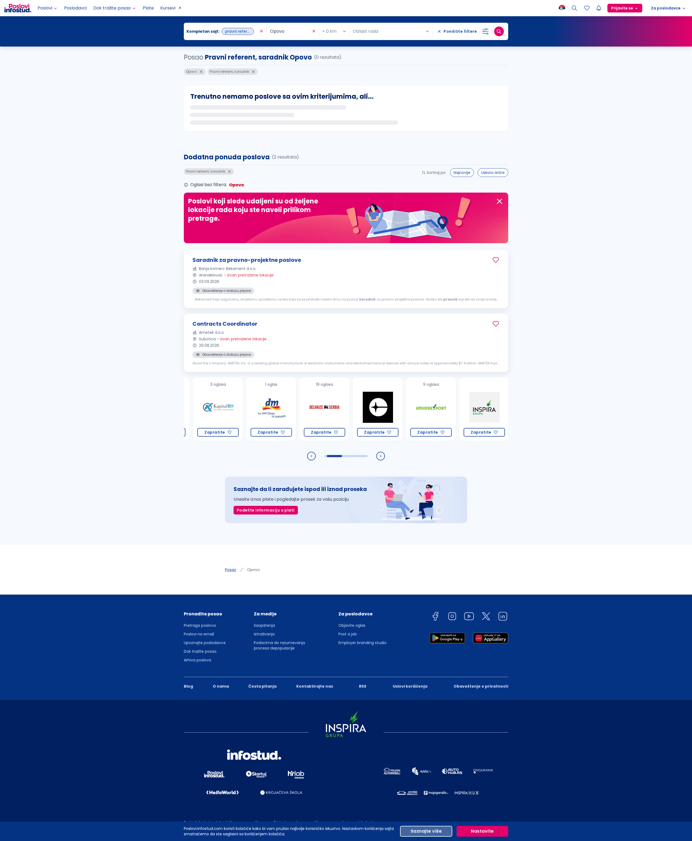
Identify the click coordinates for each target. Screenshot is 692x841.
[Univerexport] (406, 409)
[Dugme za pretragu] (499, 31)
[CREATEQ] (353, 409)
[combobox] (222, 31)
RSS (362, 686)
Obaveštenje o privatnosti (481, 686)
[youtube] (469, 617)
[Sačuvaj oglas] (496, 260)
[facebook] (435, 617)
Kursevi (167, 8)
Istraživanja (264, 634)
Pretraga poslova (200, 625)
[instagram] (452, 617)
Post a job (347, 634)
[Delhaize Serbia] (300, 409)
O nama (221, 686)
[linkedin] (502, 617)
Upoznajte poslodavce (205, 642)
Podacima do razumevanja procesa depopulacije (279, 645)
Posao (230, 569)
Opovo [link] (253, 569)
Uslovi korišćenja (410, 686)
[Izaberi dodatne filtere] (485, 31)
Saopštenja (264, 625)
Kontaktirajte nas (314, 686)
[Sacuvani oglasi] (587, 8)
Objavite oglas (351, 625)
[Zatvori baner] (499, 201)
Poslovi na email (199, 634)
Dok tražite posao (200, 651)
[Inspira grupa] (459, 409)
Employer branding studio (362, 642)
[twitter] (486, 617)
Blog (188, 686)
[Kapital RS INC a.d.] (193, 409)
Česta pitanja (262, 686)
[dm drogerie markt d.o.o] (246, 409)
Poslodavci (75, 8)
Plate (148, 8)
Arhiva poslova (197, 660)
